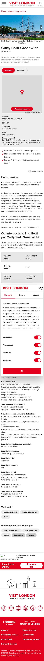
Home (3, 11)
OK (22, 371)
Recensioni (21, 70)
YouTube (11, 608)
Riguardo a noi (29, 630)
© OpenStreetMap (37, 112)
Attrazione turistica (10, 512)
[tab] (8, 70)
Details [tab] (22, 295)
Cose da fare (18, 535)
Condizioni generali (31, 639)
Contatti (4, 630)
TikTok (3, 608)
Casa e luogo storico (17, 11)
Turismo (31, 535)
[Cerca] (40, 3)
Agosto (6, 535)
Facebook (40, 608)
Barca (6, 517)
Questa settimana (31, 530)
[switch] (37, 345)
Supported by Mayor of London (30, 623)
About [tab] (36, 295)
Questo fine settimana (11, 530)
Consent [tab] (8, 295)
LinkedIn (25, 608)
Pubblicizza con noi (9, 635)
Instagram (18, 608)
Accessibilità (6, 639)
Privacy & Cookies (9, 644)
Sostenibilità (28, 635)
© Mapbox (28, 112)
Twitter (32, 608)
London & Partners (9, 623)
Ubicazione (8, 70)
